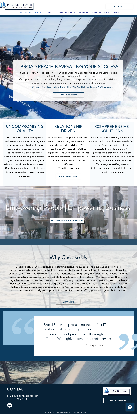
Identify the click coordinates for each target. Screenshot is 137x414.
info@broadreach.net (26, 395)
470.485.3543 (19, 399)
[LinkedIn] (9, 405)
